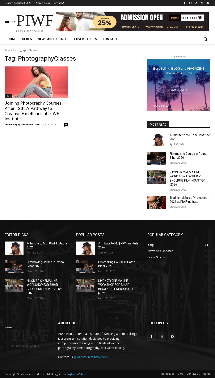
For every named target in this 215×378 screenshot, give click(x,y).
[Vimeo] (202, 3)
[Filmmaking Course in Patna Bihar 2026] (156, 158)
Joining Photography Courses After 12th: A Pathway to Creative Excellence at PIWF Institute (33, 111)
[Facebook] (184, 3)
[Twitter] (196, 3)
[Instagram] (190, 3)
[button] (205, 39)
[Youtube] (208, 3)
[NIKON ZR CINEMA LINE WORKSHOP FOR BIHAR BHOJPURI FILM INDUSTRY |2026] (156, 177)
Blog (8, 96)
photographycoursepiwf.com (22, 124)
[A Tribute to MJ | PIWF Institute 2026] (156, 139)
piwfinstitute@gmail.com (91, 357)
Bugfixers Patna (75, 374)
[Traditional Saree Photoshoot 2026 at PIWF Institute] (156, 202)
